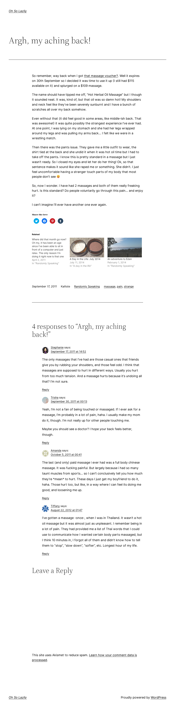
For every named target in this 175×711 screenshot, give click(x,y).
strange (129, 286)
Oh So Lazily (18, 11)
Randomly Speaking (87, 286)
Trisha (54, 397)
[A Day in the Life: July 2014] (87, 247)
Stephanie (57, 347)
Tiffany (55, 506)
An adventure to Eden (119, 259)
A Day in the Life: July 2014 (85, 259)
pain (119, 286)
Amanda (56, 450)
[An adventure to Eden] (124, 247)
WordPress (158, 697)
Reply (45, 389)
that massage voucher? (101, 76)
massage (109, 286)
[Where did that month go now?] (51, 251)
